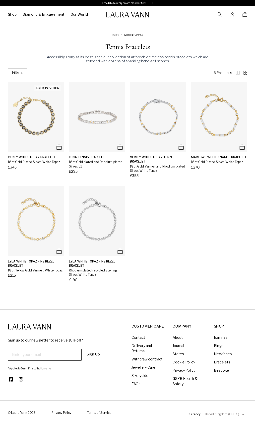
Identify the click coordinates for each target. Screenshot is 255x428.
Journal (178, 345)
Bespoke (221, 370)
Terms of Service (99, 413)
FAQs (135, 384)
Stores (178, 354)
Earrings (221, 337)
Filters (17, 72)
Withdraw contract (147, 359)
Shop (12, 14)
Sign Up (93, 354)
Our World (79, 14)
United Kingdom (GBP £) (222, 414)
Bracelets (222, 362)
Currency (194, 414)
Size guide (139, 375)
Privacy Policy (184, 370)
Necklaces (223, 354)
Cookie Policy (184, 362)
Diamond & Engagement (43, 14)
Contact (138, 337)
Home (115, 34)
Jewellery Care (143, 367)
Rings (218, 345)
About (178, 337)
